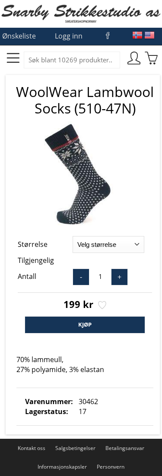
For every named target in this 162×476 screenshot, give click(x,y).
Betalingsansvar (124, 448)
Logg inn (69, 36)
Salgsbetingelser (75, 448)
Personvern (110, 466)
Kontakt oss (31, 448)
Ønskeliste (19, 36)
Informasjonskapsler (62, 466)
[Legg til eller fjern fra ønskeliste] (101, 305)
